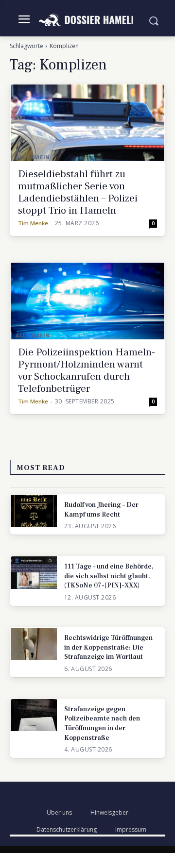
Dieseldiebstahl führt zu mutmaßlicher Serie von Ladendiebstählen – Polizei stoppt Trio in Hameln (78, 192)
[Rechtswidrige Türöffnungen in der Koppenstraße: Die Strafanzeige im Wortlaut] (34, 644)
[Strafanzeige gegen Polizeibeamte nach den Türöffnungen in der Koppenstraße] (34, 715)
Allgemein (33, 157)
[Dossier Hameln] (87, 20)
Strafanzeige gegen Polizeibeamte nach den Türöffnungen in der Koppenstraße (102, 723)
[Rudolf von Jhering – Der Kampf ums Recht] (34, 511)
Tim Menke (33, 223)
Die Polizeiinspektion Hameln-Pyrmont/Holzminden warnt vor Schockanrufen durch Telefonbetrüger (86, 370)
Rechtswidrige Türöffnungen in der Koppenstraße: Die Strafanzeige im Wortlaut (108, 647)
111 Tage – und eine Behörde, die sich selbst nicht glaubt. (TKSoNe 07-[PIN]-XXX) (109, 576)
